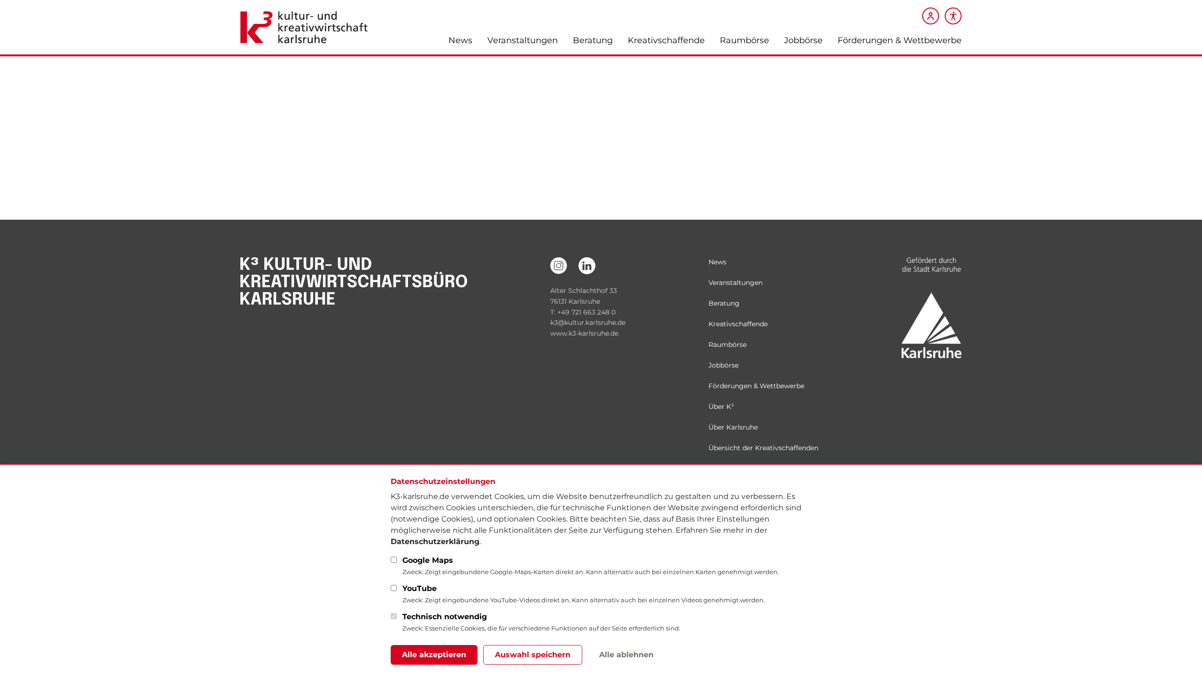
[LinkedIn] (586, 265)
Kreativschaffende (666, 40)
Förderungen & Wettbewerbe (900, 40)
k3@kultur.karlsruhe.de (587, 322)
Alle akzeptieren (434, 654)
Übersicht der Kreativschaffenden (763, 448)
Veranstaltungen (522, 40)
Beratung (593, 40)
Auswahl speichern (532, 654)
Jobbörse (803, 40)
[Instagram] (558, 265)
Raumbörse (744, 40)
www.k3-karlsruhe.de (584, 333)
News (460, 40)
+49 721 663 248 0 (586, 312)
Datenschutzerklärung (435, 541)
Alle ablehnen (626, 654)
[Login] (930, 16)
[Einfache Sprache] (953, 16)
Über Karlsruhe (733, 427)
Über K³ (721, 406)
